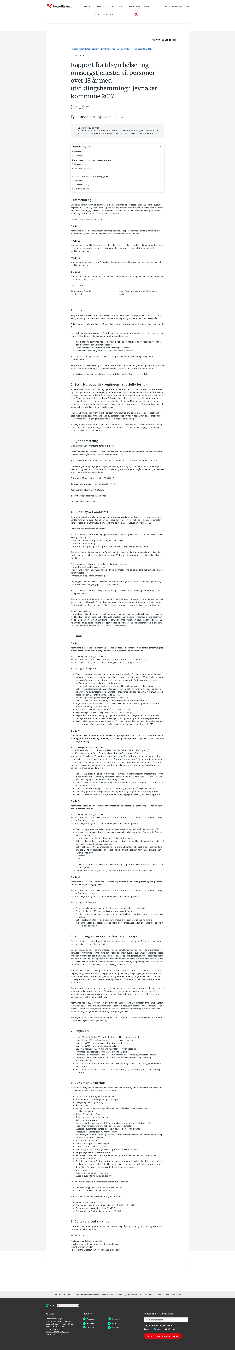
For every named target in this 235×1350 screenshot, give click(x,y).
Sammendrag (77, 151)
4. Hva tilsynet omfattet (81, 168)
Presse (186, 7)
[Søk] (136, 14)
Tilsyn (98, 7)
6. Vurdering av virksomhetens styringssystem (90, 176)
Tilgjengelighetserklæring (86, 1294)
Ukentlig (159, 1329)
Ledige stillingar (62, 1294)
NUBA (146, 7)
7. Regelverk (77, 180)
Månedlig (171, 1329)
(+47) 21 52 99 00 (59, 1326)
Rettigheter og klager (114, 7)
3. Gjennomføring (79, 164)
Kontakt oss (177, 7)
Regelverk (89, 7)
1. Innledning (77, 156)
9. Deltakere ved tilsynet (81, 189)
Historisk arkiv (147, 1294)
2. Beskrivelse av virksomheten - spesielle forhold (91, 160)
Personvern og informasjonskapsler (119, 1294)
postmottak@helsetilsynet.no (57, 1331)
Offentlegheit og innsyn (169, 1294)
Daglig (148, 1329)
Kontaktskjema (52, 1329)
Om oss (167, 7)
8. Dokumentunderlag (80, 185)
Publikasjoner (133, 7)
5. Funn (75, 172)
